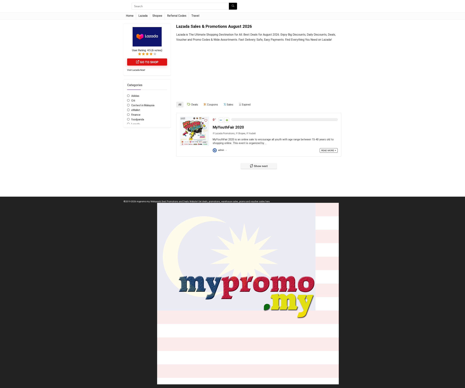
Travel (195, 15)
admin (221, 150)
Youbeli (252, 133)
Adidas (135, 95)
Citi (133, 100)
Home (130, 15)
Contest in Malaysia (142, 105)
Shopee (157, 15)
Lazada (142, 15)
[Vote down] (220, 119)
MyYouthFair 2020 (228, 127)
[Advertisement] (258, 73)
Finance (135, 114)
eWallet (135, 110)
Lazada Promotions (225, 133)
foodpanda (137, 119)
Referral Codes (176, 15)
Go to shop (148, 62)
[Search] (233, 6)
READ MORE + (328, 150)
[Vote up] (227, 119)
